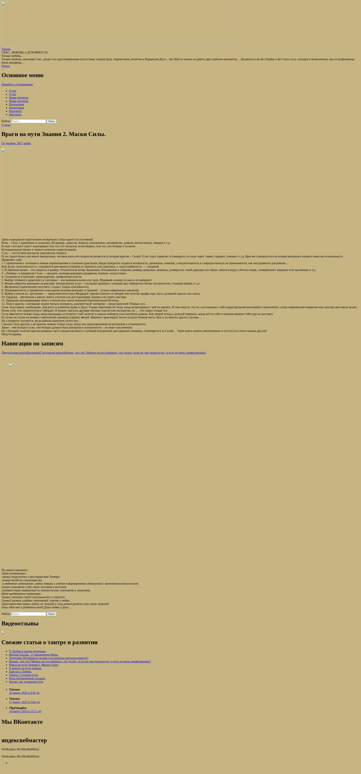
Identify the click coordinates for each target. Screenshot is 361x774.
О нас (12, 90)
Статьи (6, 124)
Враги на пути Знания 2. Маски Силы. (34, 664)
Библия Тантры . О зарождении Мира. (33, 654)
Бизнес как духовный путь (26, 681)
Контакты (15, 111)
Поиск (6, 66)
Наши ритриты (18, 97)
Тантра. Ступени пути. (24, 675)
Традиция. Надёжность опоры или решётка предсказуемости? (48, 658)
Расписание (16, 104)
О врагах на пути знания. (25, 668)
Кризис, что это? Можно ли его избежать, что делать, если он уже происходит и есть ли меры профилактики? (123, 352)
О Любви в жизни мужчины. (27, 651)
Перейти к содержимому (17, 84)
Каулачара (21, 352)
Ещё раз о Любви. (20, 671)
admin (27, 143)
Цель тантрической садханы (27, 678)
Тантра (6, 49)
